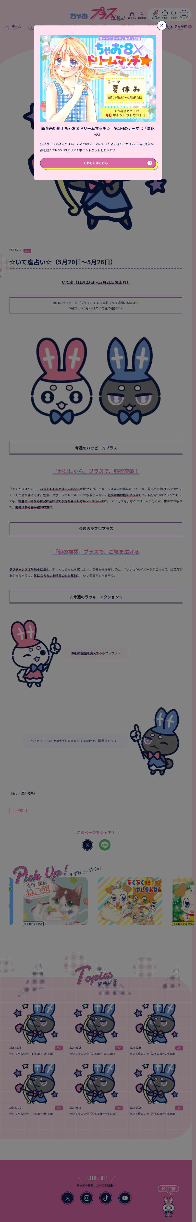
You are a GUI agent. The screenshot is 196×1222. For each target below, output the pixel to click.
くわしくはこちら (95, 163)
